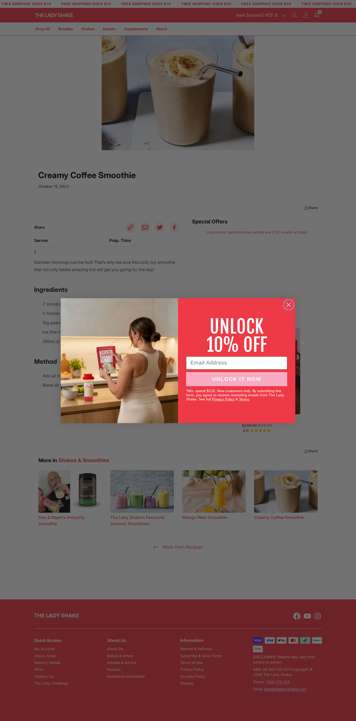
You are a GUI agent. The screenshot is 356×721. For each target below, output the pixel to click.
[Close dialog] (288, 304)
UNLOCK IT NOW (236, 379)
